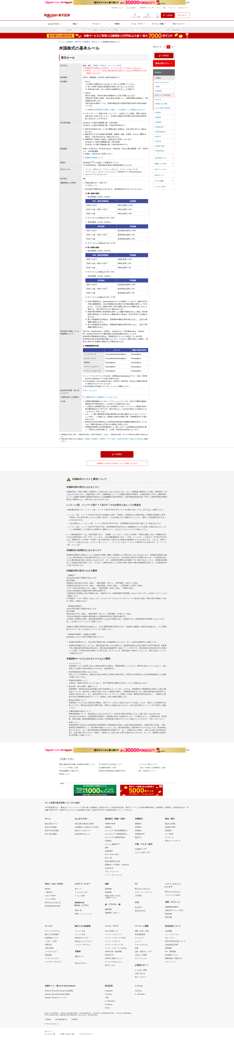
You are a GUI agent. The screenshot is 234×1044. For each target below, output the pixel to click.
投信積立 (168, 830)
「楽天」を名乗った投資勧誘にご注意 (151, 768)
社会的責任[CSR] (171, 945)
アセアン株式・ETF (142, 852)
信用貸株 (109, 851)
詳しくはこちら (91, 390)
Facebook (109, 1004)
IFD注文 (103, 65)
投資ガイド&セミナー (83, 830)
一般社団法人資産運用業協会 (124, 1013)
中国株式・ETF (141, 849)
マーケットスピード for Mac (116, 948)
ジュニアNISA (50, 899)
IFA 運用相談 (170, 951)
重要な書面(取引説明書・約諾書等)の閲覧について (77, 764)
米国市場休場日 (160, 132)
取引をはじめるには (161, 82)
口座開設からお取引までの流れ (87, 827)
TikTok (107, 1008)
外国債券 (108, 892)
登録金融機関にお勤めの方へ (69, 771)
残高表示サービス (81, 938)
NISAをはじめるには (53, 902)
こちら (111, 386)
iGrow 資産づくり (111, 931)
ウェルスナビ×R (81, 892)
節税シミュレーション (83, 914)
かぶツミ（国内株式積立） (116, 837)
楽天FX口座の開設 (52, 830)
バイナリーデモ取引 (172, 895)
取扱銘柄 (157, 91)
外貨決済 (157, 141)
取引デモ (157, 99)
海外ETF (157, 136)
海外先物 (168, 917)
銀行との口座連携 (51, 934)
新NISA (47, 889)
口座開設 (164, 56)
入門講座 (138, 896)
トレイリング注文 (114, 65)
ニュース (138, 941)
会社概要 (168, 931)
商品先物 (168, 914)
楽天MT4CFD (140, 911)
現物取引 (86, 42)
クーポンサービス (51, 958)
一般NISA (48, 892)
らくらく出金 (80, 934)
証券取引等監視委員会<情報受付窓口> (112, 771)
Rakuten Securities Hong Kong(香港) (59, 991)
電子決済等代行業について (175, 941)
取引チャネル (110, 965)
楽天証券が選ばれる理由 (84, 824)
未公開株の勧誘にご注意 (107, 768)
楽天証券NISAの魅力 (53, 906)
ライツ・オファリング (113, 875)
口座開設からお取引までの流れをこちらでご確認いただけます (121, 463)
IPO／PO (108, 858)
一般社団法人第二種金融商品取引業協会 (104, 1013)
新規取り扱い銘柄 (160, 104)
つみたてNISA (50, 896)
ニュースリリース (172, 934)
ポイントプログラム (52, 931)
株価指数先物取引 (172, 907)
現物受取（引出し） (112, 913)
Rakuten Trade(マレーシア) (55, 998)
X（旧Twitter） (110, 1001)
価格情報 (108, 909)
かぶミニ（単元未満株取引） (116, 830)
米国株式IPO (159, 127)
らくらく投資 (80, 896)
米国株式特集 (159, 151)
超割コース (79, 956)
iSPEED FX (109, 955)
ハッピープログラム (82, 945)
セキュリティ (170, 938)
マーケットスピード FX (114, 945)
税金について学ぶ (160, 169)
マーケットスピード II (113, 934)
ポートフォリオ (141, 958)
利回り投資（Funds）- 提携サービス (113, 897)
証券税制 (48, 955)
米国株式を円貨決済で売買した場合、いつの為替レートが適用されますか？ (116, 110)
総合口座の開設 (51, 827)
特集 (136, 948)
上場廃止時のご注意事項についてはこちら (101, 397)
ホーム (61, 42)
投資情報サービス (51, 938)
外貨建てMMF (159, 146)
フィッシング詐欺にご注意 (68, 768)
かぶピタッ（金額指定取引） (116, 834)
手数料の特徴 (110, 824)
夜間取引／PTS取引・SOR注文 (117, 865)
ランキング (169, 837)
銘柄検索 (95, 154)
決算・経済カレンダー (143, 951)
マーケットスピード (112, 941)
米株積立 (157, 117)
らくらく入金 (80, 931)
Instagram (109, 991)
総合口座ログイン (51, 824)
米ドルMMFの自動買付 (162, 108)
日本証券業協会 (54, 1013)
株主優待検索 (140, 934)
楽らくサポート (141, 977)
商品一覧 (78, 910)
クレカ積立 (169, 834)
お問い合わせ (140, 973)
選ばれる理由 (170, 824)
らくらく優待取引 (112, 844)
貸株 (106, 848)
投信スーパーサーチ (172, 841)
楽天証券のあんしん (82, 834)
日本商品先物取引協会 (85, 1013)
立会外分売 (109, 868)
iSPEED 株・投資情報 (113, 951)
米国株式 (157, 72)
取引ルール (96, 42)
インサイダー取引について (147, 764)
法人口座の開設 (51, 834)
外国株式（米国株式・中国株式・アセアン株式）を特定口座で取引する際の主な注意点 (113, 439)
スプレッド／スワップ (143, 892)
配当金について (160, 175)
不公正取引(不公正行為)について (110, 764)
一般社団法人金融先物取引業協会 (69, 1013)
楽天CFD (138, 907)
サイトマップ (170, 962)
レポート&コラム (141, 945)
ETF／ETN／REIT (112, 854)
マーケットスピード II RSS (115, 938)
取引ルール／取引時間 (162, 95)
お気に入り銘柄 (141, 955)
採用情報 (168, 948)
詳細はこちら (92, 185)
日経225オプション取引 (174, 910)
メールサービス (51, 951)
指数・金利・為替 (142, 931)
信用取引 (157, 112)
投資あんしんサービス (83, 941)
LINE (107, 998)
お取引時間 (49, 948)
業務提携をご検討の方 (173, 958)
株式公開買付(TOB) (112, 861)
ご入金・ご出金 (51, 941)
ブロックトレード (112, 872)
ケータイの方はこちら (113, 962)
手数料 (157, 87)
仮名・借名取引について (147, 771)
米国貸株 (157, 122)
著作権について (64, 774)
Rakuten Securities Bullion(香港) (57, 994)
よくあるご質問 (160, 186)
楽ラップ (78, 889)
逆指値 (95, 65)
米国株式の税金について (94, 158)
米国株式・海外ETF (73, 42)
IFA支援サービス (171, 955)
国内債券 (108, 889)
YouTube (108, 994)
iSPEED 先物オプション (114, 958)
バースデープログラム (53, 962)
